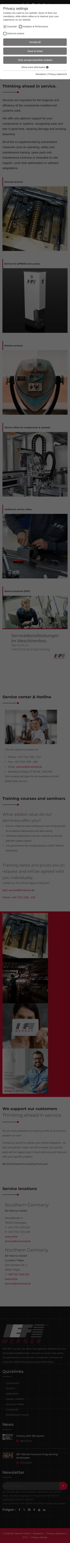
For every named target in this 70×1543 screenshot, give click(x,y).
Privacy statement (57, 74)
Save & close (35, 51)
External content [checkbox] (15, 33)
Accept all (35, 42)
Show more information (33, 67)
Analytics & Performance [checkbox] (35, 26)
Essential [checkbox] (12, 26)
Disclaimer (41, 74)
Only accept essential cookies (35, 60)
